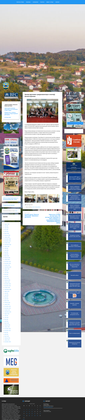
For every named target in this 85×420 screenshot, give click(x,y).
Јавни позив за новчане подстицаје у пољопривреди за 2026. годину (11, 109)
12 (29, 411)
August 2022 (6, 313)
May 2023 (6, 297)
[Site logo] (6, 89)
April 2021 (6, 334)
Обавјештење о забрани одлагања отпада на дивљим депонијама (11, 113)
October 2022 (7, 310)
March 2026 (6, 233)
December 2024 (7, 261)
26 (29, 415)
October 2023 (7, 287)
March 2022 (6, 323)
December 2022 (7, 306)
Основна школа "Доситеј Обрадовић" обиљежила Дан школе (32, 216)
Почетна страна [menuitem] (20, 2)
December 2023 (7, 283)
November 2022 (7, 308)
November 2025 (7, 240)
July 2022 (6, 315)
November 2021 (7, 330)
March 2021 (6, 336)
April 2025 (6, 254)
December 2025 (7, 239)
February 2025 (7, 257)
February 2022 (7, 325)
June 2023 (6, 295)
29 (37, 415)
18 (26, 413)
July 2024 (6, 270)
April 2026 (6, 231)
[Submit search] (81, 123)
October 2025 (7, 242)
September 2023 (7, 289)
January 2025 (7, 259)
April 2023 (6, 298)
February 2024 (7, 280)
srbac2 (33, 207)
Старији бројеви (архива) (8, 205)
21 (34, 413)
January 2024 (7, 282)
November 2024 (7, 263)
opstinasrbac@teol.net (48, 407)
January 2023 (7, 304)
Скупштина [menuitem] (35, 2)
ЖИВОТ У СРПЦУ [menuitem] (49, 2)
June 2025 (6, 250)
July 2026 (6, 226)
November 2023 (7, 285)
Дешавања (38, 207)
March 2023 (6, 300)
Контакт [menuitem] (57, 2)
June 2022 (6, 317)
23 (40, 413)
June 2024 (6, 272)
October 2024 (7, 265)
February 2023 (7, 302)
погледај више (7, 117)
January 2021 (7, 339)
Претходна (27, 213)
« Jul (23, 419)
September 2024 (7, 267)
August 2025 (6, 246)
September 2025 (7, 244)
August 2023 (6, 291)
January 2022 (7, 326)
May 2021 (6, 332)
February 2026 (7, 235)
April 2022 (6, 321)
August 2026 (6, 224)
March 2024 (6, 278)
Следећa (58, 213)
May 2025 (6, 252)
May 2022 (6, 319)
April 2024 (6, 276)
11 (26, 411)
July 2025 (6, 248)
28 (34, 415)
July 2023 (6, 293)
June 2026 (6, 227)
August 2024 (6, 268)
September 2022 (7, 311)
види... (16, 210)
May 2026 (6, 229)
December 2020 (7, 341)
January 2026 (7, 237)
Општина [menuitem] (28, 2)
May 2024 (6, 274)
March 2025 (6, 255)
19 (29, 413)
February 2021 (7, 338)
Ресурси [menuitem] (42, 2)
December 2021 (7, 328)
